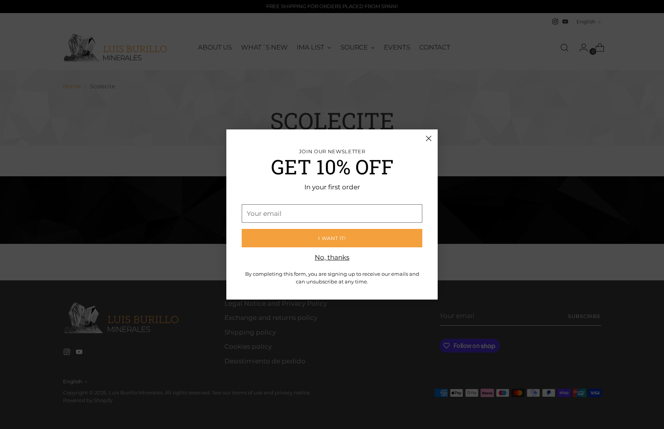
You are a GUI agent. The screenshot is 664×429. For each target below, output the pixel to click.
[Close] (429, 138)
